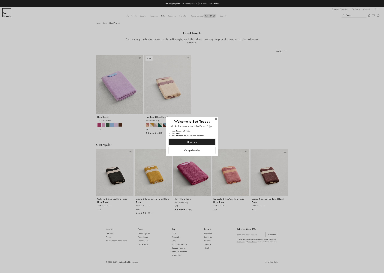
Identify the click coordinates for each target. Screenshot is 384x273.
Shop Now (192, 141)
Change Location (192, 150)
